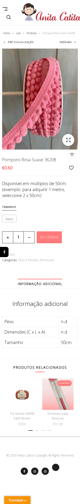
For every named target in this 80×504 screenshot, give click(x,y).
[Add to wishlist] (72, 160)
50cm (9, 219)
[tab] (40, 284)
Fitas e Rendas (28, 260)
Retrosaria (47, 260)
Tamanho (9, 207)
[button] (68, 140)
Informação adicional (40, 284)
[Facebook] (4, 252)
